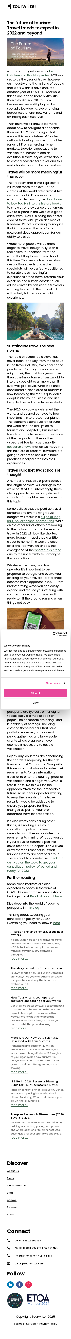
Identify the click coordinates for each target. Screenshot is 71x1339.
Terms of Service (25, 1324)
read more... (19, 958)
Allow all (35, 693)
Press (10, 1214)
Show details (52, 683)
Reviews (12, 1207)
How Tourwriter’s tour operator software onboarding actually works (36, 999)
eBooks (12, 1200)
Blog (10, 1192)
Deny (35, 702)
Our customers (17, 1185)
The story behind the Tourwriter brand (37, 968)
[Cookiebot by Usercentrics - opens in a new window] (52, 634)
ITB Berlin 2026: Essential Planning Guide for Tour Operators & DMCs (34, 1083)
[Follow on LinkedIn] (10, 1284)
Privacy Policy (48, 1324)
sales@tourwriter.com (29, 1263)
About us (13, 1171)
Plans (10, 1178)
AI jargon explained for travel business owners (37, 933)
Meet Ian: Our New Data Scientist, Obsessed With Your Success (34, 1039)
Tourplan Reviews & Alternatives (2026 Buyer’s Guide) (37, 1115)
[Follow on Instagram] (28, 1284)
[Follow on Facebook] (19, 1284)
